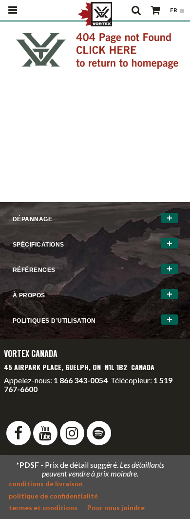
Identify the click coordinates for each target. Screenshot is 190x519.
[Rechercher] (136, 10)
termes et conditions (43, 507)
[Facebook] (18, 433)
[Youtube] (45, 433)
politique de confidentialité (53, 496)
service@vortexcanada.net (132, 397)
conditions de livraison (46, 483)
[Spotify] (99, 433)
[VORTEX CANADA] (95, 13)
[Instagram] (72, 433)
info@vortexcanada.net (43, 397)
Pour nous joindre (116, 507)
